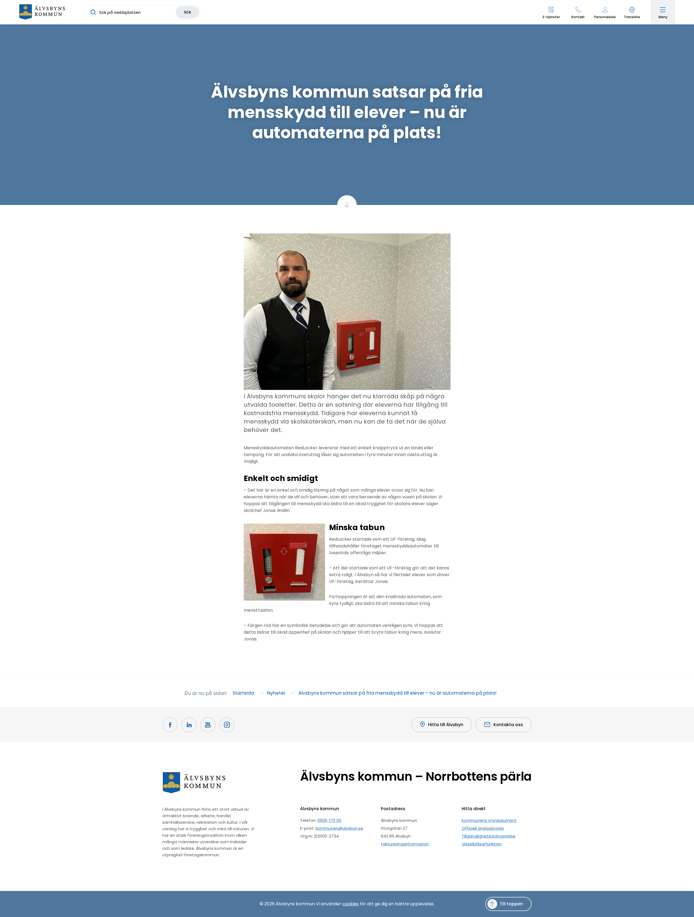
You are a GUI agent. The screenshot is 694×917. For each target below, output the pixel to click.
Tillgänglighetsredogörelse (488, 836)
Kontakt (578, 17)
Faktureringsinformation (405, 844)
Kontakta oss (508, 725)
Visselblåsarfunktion (482, 844)
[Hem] (42, 12)
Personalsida (605, 17)
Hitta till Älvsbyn (445, 725)
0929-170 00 (329, 820)
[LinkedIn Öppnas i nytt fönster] (189, 724)
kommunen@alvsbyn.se (339, 828)
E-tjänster (551, 17)
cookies (350, 904)
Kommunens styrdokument (489, 820)
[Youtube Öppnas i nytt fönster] (208, 724)
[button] (631, 12)
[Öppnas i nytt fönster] (226, 724)
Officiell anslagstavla (483, 828)
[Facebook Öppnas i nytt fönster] (170, 724)
